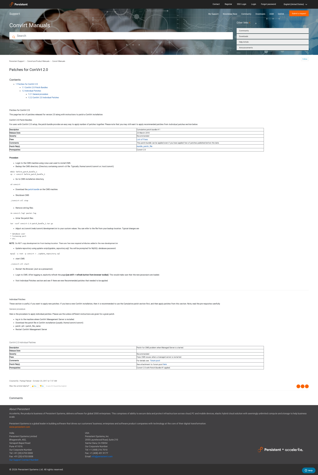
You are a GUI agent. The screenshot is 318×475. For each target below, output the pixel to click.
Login (253, 4)
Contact (216, 4)
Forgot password (268, 4)
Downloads (260, 14)
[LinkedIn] (307, 386)
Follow (304, 59)
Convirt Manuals (58, 61)
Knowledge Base (230, 14)
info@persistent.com (102, 456)
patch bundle (33, 189)
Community (246, 14)
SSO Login (241, 4)
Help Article (244, 42)
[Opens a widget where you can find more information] (309, 471)
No (43, 386)
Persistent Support (16, 61)
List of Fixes (142, 139)
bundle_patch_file (144, 146)
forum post (155, 360)
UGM (271, 14)
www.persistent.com (19, 426)
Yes (35, 386)
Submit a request (299, 13)
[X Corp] (302, 386)
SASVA (281, 14)
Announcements (246, 47)
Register (228, 4)
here (165, 364)
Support (14, 14)
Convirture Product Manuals (38, 61)
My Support (213, 14)
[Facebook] (298, 386)
